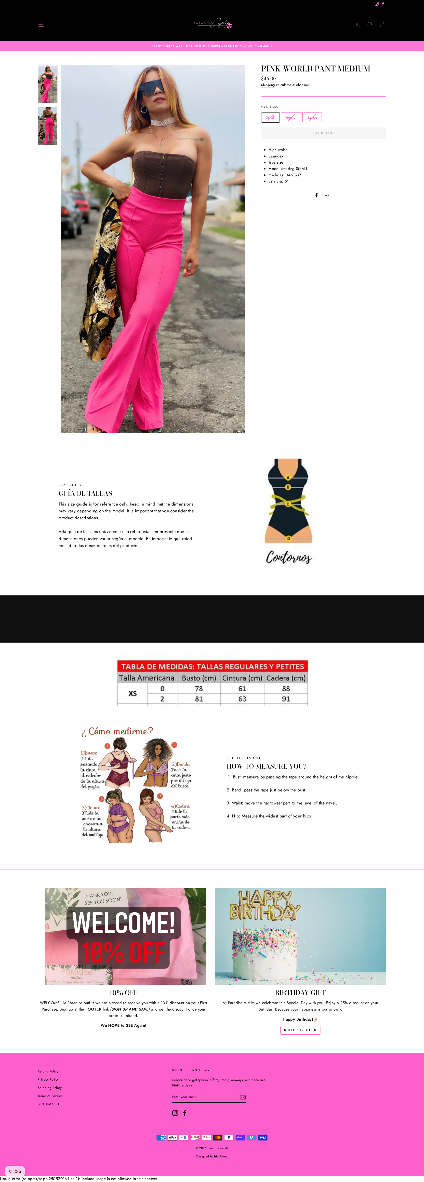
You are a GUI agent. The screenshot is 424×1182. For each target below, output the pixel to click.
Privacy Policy (48, 1079)
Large (313, 117)
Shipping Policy (50, 1087)
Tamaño (269, 107)
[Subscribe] (242, 1097)
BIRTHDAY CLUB (300, 1030)
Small (270, 117)
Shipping (268, 84)
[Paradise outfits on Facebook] (185, 1113)
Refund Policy (48, 1071)
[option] (212, 46)
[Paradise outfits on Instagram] (175, 1113)
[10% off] (123, 936)
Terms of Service (50, 1095)
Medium (291, 117)
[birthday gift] (300, 936)
